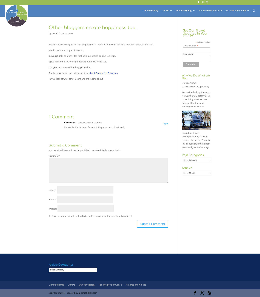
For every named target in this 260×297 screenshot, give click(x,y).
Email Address (190, 45)
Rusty (67, 122)
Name (53, 190)
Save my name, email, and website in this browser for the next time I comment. (92, 216)
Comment (54, 155)
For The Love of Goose (210, 11)
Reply (165, 123)
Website (53, 208)
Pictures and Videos (236, 11)
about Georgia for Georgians (103, 73)
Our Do (165, 11)
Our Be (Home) (150, 11)
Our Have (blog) (184, 11)
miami (55, 33)
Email (52, 199)
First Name (188, 54)
